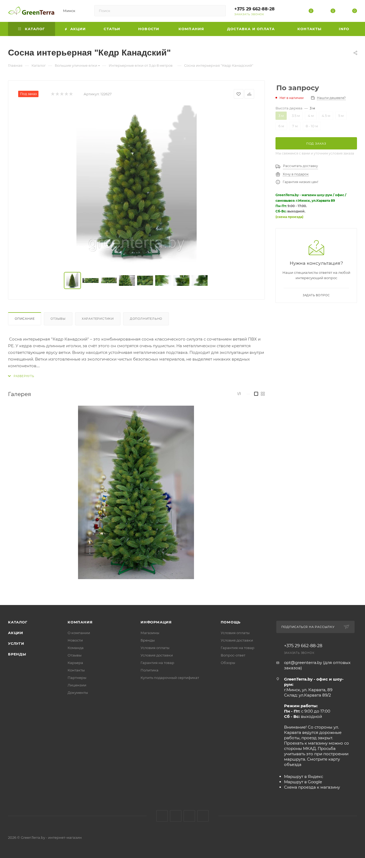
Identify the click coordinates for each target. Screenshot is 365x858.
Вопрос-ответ (233, 655)
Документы (78, 692)
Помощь (231, 622)
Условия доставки (157, 655)
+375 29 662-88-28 (254, 8)
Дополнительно (146, 319)
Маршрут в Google (303, 781)
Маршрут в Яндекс (303, 776)
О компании (79, 633)
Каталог (18, 622)
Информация (156, 622)
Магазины (150, 633)
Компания (80, 622)
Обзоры (228, 663)
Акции (15, 633)
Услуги (16, 643)
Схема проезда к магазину (312, 787)
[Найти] (219, 10)
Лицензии (77, 685)
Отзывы (58, 319)
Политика (149, 670)
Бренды (17, 654)
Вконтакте (162, 816)
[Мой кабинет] (289, 12)
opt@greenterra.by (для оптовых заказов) (317, 665)
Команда (76, 648)
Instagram (175, 816)
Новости (75, 640)
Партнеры (77, 677)
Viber (203, 816)
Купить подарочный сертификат (170, 677)
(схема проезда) (289, 217)
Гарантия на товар (157, 663)
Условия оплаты (155, 648)
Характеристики (98, 319)
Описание (24, 319)
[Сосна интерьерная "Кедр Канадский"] (136, 185)
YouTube (189, 816)
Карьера (75, 663)
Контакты (76, 670)
